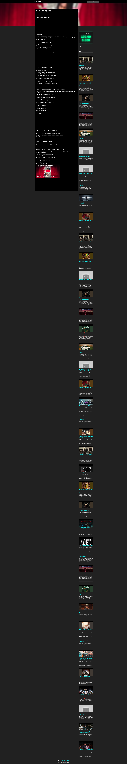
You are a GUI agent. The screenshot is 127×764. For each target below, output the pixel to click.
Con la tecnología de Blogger (64, 760)
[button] (36, 14)
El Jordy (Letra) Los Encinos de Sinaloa (85, 405)
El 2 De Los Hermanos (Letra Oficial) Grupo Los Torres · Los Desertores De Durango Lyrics (86, 83)
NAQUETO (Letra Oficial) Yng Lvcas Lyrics (86, 545)
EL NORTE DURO (36, 2)
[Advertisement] (56, 27)
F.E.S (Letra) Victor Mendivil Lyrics (84, 472)
